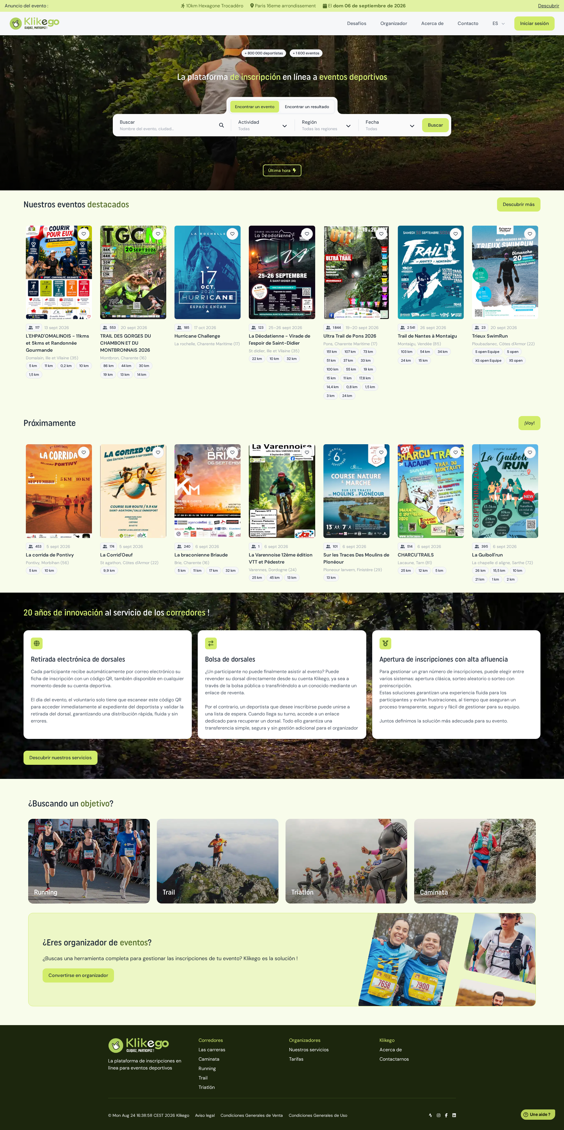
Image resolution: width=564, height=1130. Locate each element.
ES (495, 23)
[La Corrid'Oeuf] (133, 513)
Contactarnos (394, 1059)
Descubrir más (519, 204)
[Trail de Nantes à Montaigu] (430, 312)
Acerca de (432, 23)
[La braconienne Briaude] (207, 513)
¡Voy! (529, 423)
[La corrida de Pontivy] (59, 513)
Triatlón (207, 1087)
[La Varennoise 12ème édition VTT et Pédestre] (281, 513)
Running (207, 1068)
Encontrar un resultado (307, 106)
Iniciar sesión (534, 23)
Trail (203, 1078)
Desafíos (356, 23)
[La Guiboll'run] (505, 513)
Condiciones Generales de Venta (252, 1115)
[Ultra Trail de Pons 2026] (356, 312)
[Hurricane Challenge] (207, 312)
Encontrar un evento (254, 106)
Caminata (209, 1059)
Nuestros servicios (309, 1050)
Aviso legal (205, 1115)
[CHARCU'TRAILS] (430, 513)
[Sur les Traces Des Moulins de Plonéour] (356, 513)
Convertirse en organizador (78, 975)
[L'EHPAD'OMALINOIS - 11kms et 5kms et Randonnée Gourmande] (59, 312)
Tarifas (296, 1059)
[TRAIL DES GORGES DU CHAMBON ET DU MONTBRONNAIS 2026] (133, 312)
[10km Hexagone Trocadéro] (282, 6)
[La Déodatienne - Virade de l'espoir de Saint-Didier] (281, 312)
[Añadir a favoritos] (84, 234)
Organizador (393, 23)
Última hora (279, 170)
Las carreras (212, 1050)
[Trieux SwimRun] (505, 312)
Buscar (435, 125)
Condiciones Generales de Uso (318, 1115)
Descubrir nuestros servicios (60, 758)
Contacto (468, 23)
